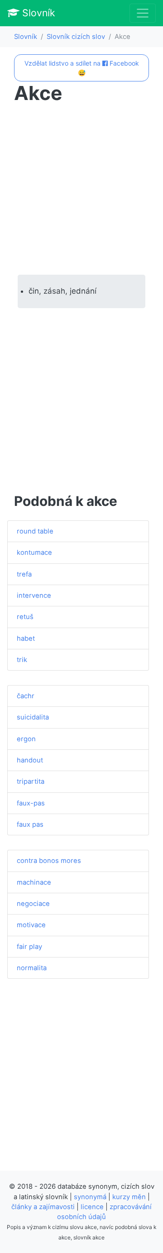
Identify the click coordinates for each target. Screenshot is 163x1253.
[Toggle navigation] (142, 13)
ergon (26, 739)
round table (35, 531)
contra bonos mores (49, 861)
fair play (29, 947)
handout (30, 760)
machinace (34, 882)
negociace (33, 904)
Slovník (37, 13)
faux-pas (31, 803)
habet (26, 638)
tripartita (30, 781)
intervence (34, 595)
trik (22, 660)
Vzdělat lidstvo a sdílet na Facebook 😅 (81, 67)
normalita (32, 968)
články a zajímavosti (43, 1207)
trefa (24, 574)
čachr (25, 696)
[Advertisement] (81, 189)
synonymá (90, 1197)
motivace (31, 925)
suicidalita (33, 717)
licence (92, 1207)
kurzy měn (129, 1197)
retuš (25, 617)
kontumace (34, 552)
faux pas (30, 824)
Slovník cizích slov (76, 37)
